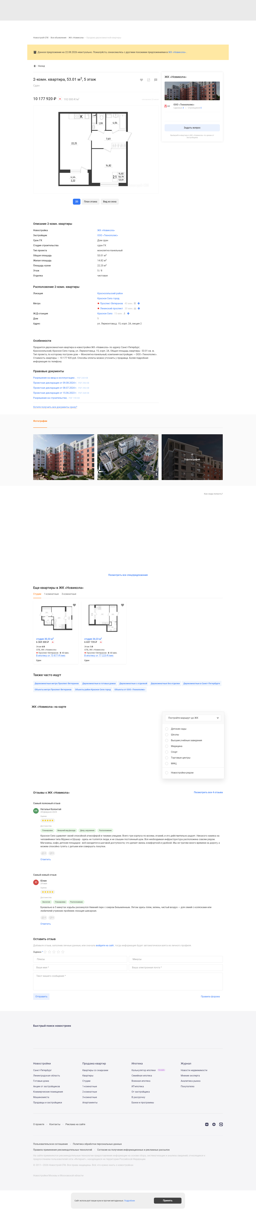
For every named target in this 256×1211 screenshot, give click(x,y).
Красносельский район (110, 293)
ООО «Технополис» (107, 235)
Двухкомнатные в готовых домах (99, 683)
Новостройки (75, 25)
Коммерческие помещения (48, 1091)
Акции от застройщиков (46, 1086)
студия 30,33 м (45, 638)
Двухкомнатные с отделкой (133, 683)
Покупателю (187, 1086)
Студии (86, 1081)
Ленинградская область (46, 1075)
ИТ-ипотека (138, 1086)
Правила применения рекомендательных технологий (62, 1149)
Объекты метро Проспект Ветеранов (53, 689)
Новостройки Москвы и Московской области (58, 1175)
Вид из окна (109, 201)
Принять (167, 1200)
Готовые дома (41, 1081)
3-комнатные (89, 1097)
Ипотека (124, 25)
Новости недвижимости (194, 1070)
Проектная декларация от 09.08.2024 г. (61, 382)
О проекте (38, 1124)
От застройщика (141, 1091)
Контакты (54, 1124)
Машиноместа (41, 1097)
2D (76, 201)
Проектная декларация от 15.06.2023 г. (61, 392)
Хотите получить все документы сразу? (55, 407)
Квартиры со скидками (95, 1070)
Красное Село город (108, 298)
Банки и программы (143, 1102)
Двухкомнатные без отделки (165, 683)
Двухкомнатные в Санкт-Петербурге (201, 683)
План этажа (90, 201)
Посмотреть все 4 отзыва (208, 792)
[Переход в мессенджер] (221, 1124)
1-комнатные (89, 1086)
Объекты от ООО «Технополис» (130, 689)
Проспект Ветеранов (111, 303)
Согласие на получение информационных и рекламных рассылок (133, 1149)
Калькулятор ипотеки (148, 1070)
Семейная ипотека (142, 1075)
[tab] (37, 595)
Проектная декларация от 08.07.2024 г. (61, 387)
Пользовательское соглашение (50, 1144)
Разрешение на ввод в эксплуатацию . (60, 377)
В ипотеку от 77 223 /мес (98, 655)
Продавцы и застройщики (47, 1102)
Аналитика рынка (190, 1081)
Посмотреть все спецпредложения (128, 575)
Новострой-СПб (40, 37)
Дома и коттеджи (108, 25)
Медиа (135, 25)
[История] (194, 25)
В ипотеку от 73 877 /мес (50, 655)
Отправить (41, 996)
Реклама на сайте (75, 1124)
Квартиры (91, 25)
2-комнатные (89, 1091)
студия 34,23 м (93, 638)
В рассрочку (138, 1097)
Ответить (45, 859)
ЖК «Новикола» (76, 37)
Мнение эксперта (190, 1075)
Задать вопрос (192, 127)
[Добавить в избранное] (141, 80)
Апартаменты (89, 1102)
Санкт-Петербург (42, 1070)
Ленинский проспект (111, 308)
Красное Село (104, 313)
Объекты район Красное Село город (93, 689)
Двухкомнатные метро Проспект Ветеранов (57, 683)
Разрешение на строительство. (56, 398)
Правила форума (210, 996)
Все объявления (58, 37)
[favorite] (201, 25)
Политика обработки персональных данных (97, 1144)
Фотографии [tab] (40, 421)
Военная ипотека (141, 1081)
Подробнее (129, 1200)
